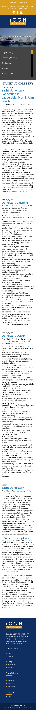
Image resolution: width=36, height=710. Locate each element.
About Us (10, 656)
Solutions (29, 707)
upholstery (6, 242)
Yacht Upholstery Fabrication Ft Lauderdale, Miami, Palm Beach (18, 96)
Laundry (5, 68)
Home (9, 653)
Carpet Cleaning (7, 53)
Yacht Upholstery (18, 104)
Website (6, 707)
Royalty (24, 707)
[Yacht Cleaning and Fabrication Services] (18, 24)
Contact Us (11, 667)
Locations (20, 7)
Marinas (11, 8)
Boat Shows (19, 8)
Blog (26, 8)
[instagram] (14, 12)
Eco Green (29, 7)
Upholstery (16, 208)
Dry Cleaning (6, 63)
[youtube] (21, 12)
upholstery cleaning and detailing (16, 216)
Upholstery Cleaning (9, 58)
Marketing (15, 707)
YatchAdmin (6, 104)
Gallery (10, 662)
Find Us (12, 7)
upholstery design (18, 341)
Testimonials (12, 664)
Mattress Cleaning (8, 73)
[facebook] (17, 12)
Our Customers (12, 659)
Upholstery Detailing (16, 210)
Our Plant (5, 7)
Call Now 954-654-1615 (18, 2)
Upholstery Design (14, 335)
